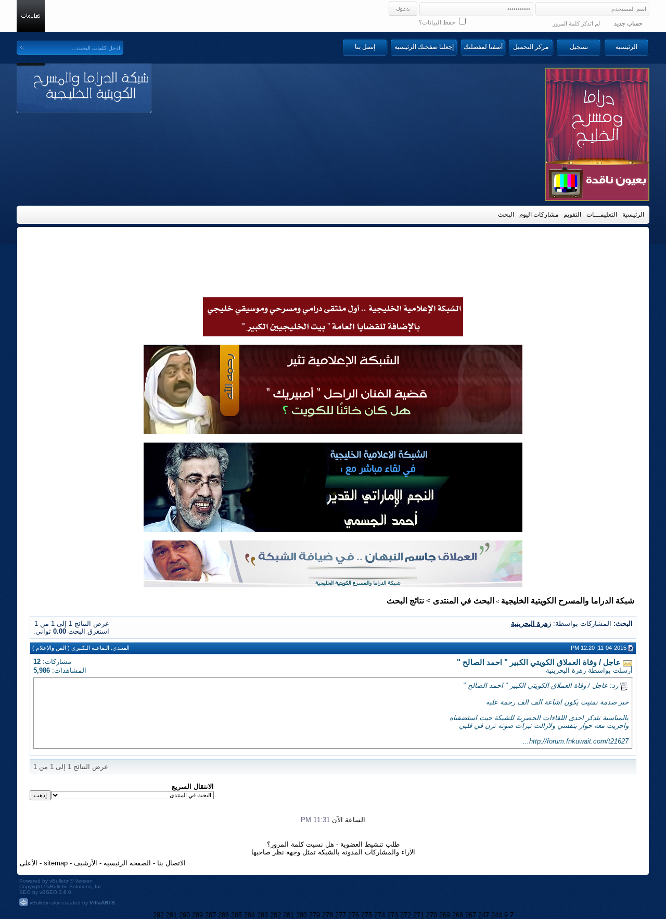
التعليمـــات (601, 214)
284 (249, 915)
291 (171, 915)
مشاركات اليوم (538, 214)
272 (405, 915)
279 (314, 915)
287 (210, 915)
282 (275, 915)
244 (496, 915)
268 (457, 915)
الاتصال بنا (171, 863)
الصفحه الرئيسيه (127, 863)
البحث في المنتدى (463, 600)
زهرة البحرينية (566, 670)
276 (353, 915)
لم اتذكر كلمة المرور (576, 23)
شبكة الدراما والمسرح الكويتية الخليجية (567, 600)
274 (379, 915)
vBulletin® (61, 881)
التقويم (572, 214)
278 (327, 915)
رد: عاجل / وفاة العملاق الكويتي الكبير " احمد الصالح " (540, 685)
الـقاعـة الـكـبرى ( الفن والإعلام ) (70, 648)
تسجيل (579, 47)
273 (392, 915)
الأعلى (28, 863)
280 (301, 915)
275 (366, 915)
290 (184, 915)
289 (197, 915)
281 (288, 915)
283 (262, 915)
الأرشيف (85, 863)
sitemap (56, 863)
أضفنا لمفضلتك (483, 47)
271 (418, 915)
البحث (506, 214)
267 (470, 915)
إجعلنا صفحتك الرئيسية (424, 47)
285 (236, 915)
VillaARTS (102, 902)
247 (483, 915)
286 (223, 915)
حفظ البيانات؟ (438, 22)
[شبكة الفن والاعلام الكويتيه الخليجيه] (333, 431)
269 (444, 915)
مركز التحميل (530, 47)
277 (340, 915)
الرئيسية (626, 47)
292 (158, 915)
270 (431, 915)
